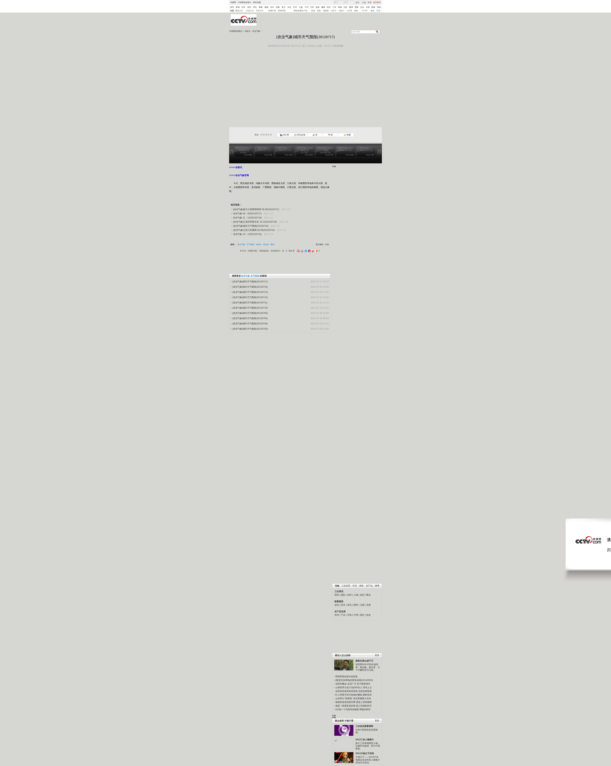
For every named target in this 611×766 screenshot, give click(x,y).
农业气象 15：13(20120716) (247, 234)
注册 (364, 2)
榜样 (356, 605)
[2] (261, 134)
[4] (264, 134)
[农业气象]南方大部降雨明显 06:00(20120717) (256, 209)
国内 (336, 595)
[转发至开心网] (297, 251)
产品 (343, 615)
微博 (351, 7)
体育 (249, 7)
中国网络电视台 (244, 2)
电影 (319, 11)
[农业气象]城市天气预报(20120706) (250, 313)
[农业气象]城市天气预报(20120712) (250, 297)
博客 (356, 7)
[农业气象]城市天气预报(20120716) (250, 226)
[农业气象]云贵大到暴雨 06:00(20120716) (254, 230)
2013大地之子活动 (364, 753)
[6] (266, 134)
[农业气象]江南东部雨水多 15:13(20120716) (255, 221)
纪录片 (334, 11)
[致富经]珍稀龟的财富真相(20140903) (354, 680)
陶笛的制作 (365, 709)
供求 (336, 615)
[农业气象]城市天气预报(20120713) (250, 292)
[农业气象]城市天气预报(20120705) (250, 318)
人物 (356, 595)
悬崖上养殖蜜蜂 (364, 702)
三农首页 (345, 586)
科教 (278, 7)
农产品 (369, 586)
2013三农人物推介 (364, 739)
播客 (356, 11)
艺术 (295, 7)
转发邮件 (275, 251)
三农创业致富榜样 (364, 726)
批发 (368, 615)
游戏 (379, 7)
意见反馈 (301, 135)
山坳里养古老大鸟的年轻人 (348, 687)
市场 (349, 615)
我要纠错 (252, 251)
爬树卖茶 (367, 694)
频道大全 (239, 11)
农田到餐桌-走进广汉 (345, 683)
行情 (356, 615)
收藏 (348, 135)
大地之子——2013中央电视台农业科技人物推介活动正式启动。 (367, 760)
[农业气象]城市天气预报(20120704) (250, 323)
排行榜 (285, 135)
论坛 (362, 7)
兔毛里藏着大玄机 (362, 698)
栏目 (378, 11)
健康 (323, 7)
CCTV (365, 11)
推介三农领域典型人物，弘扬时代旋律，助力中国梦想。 (367, 746)
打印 (243, 251)
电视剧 (326, 11)
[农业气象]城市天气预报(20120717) (250, 281)
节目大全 (259, 11)
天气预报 (250, 244)
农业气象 (256, 31)
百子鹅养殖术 (363, 683)
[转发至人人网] (305, 251)
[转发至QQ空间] (301, 251)
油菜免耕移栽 (365, 691)
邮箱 (373, 7)
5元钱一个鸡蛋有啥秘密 (347, 709)
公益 (301, 7)
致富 (361, 586)
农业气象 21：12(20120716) (247, 217)
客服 (370, 2)
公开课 (349, 11)
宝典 (368, 605)
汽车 (312, 7)
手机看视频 (337, 46)
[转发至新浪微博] (312, 251)
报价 (362, 615)
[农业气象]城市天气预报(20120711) (249, 302)
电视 (232, 11)
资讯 (349, 605)
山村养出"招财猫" (344, 698)
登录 (357, 2)
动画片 (341, 11)
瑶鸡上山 (367, 687)
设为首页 (377, 2)
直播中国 (272, 11)
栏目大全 (250, 11)
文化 (289, 7)
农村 (362, 595)
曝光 (368, 595)
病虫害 (266, 244)
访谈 (368, 7)
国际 (343, 595)
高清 (313, 11)
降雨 (272, 244)
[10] (271, 134)
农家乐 (247, 31)
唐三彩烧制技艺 (364, 705)
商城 (340, 7)
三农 (334, 7)
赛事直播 (282, 11)
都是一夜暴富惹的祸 (345, 705)
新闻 (238, 7)
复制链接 (264, 251)
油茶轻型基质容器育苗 (346, 691)
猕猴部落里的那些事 (345, 702)
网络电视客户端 (300, 11)
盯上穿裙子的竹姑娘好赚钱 (348, 694)
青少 (283, 7)
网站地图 (257, 2)
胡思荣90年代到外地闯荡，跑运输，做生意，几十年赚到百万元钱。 (367, 667)
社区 (345, 7)
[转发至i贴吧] (309, 251)
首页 (232, 7)
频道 (372, 11)
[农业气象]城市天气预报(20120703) (250, 328)
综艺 (255, 7)
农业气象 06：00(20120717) (247, 213)
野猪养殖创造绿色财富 (346, 676)
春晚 (261, 7)
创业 (336, 605)
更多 (377, 655)
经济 (243, 7)
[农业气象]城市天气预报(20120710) (250, 307)
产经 (306, 7)
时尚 (329, 7)
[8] (268, 134)
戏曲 (266, 7)
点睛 (362, 605)
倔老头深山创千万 (364, 660)
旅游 (318, 7)
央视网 (233, 2)
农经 (349, 595)
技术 (343, 605)
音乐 (272, 7)
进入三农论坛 (309, 46)
